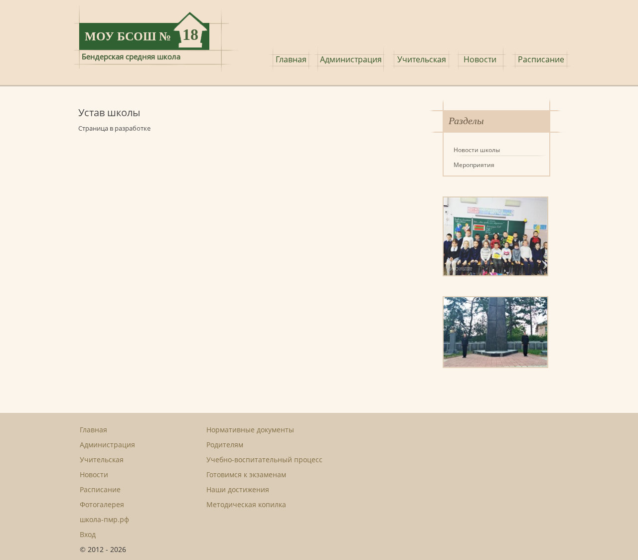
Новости (480, 59)
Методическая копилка (246, 504)
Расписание (541, 59)
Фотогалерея (102, 504)
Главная (291, 59)
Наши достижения (237, 489)
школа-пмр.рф (104, 519)
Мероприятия (474, 165)
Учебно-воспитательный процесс (264, 459)
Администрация (351, 59)
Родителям (224, 444)
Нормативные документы (250, 429)
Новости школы (477, 150)
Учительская (421, 59)
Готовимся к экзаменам (246, 474)
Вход (88, 534)
